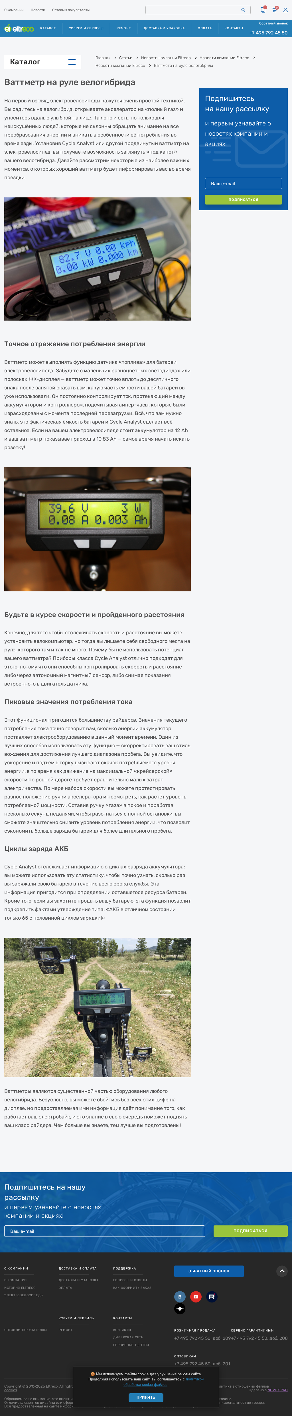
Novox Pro (277, 1390)
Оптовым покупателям (71, 10)
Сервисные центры (131, 1345)
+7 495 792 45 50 (269, 33)
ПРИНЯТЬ (146, 1397)
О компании (13, 10)
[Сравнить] (263, 10)
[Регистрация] (285, 10)
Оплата (205, 28)
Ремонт (124, 28)
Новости (38, 10)
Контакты (234, 28)
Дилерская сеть (128, 1337)
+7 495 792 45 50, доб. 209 (202, 1338)
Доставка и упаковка (164, 28)
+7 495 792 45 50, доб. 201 (202, 1364)
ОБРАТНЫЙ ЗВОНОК (209, 1271)
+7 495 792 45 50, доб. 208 (259, 1338)
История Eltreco (20, 1288)
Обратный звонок (273, 23)
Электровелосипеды (23, 1295)
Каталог (25, 61)
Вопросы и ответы (130, 1280)
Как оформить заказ (132, 1288)
